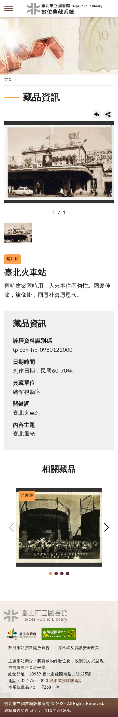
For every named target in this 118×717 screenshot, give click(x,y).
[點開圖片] (59, 162)
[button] (11, 527)
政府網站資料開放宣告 (29, 648)
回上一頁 (96, 114)
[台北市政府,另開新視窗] (21, 634)
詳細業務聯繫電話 (66, 681)
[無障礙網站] (59, 634)
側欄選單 (8, 8)
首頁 (8, 80)
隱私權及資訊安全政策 (78, 648)
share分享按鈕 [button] (108, 114)
